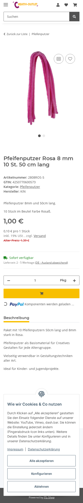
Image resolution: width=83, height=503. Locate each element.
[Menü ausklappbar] (6, 3)
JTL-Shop (49, 497)
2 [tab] (43, 135)
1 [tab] (39, 135)
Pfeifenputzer (30, 187)
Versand (40, 236)
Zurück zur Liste (17, 34)
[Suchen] (74, 16)
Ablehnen (41, 486)
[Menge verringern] (9, 280)
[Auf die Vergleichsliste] (59, 59)
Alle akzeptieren (41, 461)
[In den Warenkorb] (7, 47)
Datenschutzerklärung (44, 449)
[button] (58, 4)
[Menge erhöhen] (74, 280)
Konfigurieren (41, 473)
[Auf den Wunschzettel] (70, 59)
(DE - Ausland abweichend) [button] (51, 262)
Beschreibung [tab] (16, 318)
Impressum (15, 449)
